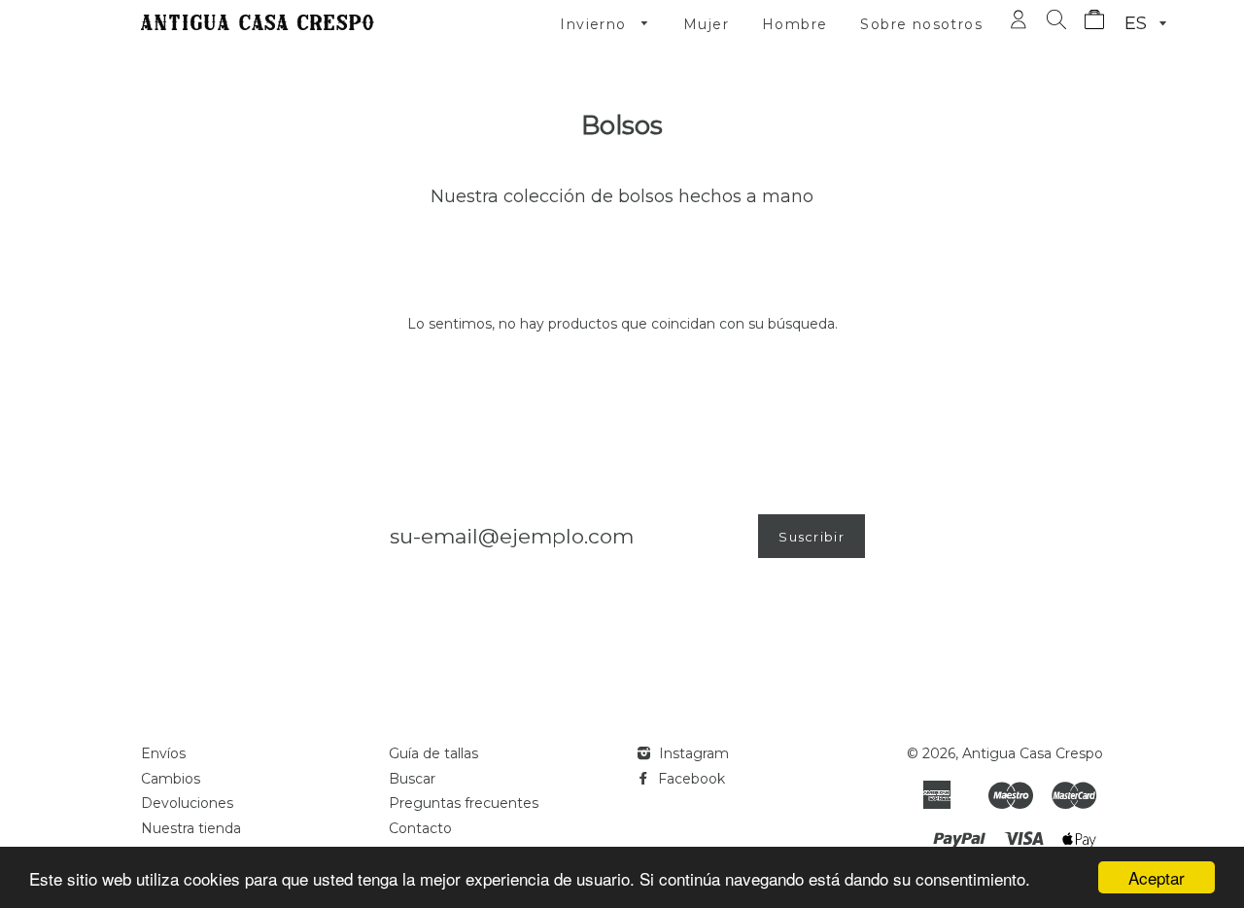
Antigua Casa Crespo (1032, 753)
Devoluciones (187, 803)
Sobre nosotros (921, 24)
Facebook (689, 778)
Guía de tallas (433, 753)
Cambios (170, 778)
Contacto (420, 828)
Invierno (596, 24)
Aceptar (1156, 877)
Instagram (692, 753)
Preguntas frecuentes (463, 803)
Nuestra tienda (191, 828)
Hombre (794, 24)
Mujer (706, 24)
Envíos (163, 753)
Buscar (412, 778)
